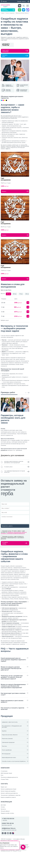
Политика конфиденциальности (9, 777)
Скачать (4, 784)
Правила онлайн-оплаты (7, 813)
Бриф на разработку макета (8, 797)
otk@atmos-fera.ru (8, 828)
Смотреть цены (4, 55)
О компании (4, 771)
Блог (2, 775)
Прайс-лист (4, 787)
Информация (6, 802)
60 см (14, 294)
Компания (5, 768)
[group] (8, 405)
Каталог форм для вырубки (8, 791)
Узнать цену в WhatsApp (5, 51)
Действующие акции (6, 773)
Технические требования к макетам (10, 795)
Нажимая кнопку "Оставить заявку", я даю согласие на (14, 532)
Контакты (3, 809)
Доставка (3, 805)
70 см (20, 294)
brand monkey (14, 840)
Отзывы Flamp (4, 779)
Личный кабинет (5, 811)
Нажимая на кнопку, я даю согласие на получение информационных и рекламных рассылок (12, 538)
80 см (8, 294)
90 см (27, 294)
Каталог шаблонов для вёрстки (9, 793)
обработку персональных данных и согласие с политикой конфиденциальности (14, 532)
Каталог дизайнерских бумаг (8, 789)
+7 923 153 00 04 (8, 818)
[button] (26, 393)
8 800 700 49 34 (8, 823)
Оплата (3, 807)
